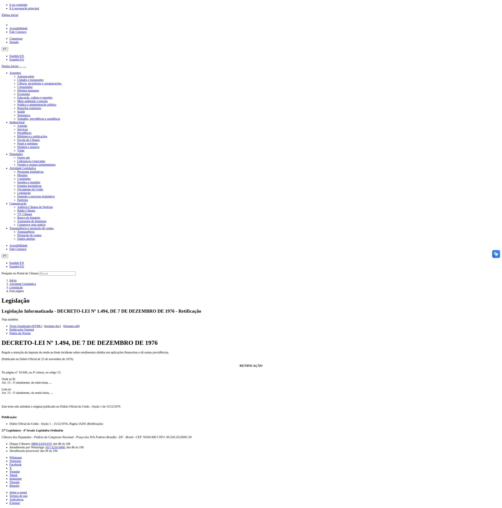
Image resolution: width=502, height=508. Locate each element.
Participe (22, 200)
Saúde (21, 111)
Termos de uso (18, 496)
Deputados (16, 154)
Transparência (26, 231)
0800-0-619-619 (41, 443)
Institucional (17, 122)
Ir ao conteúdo (18, 4)
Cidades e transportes (30, 80)
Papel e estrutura (27, 143)
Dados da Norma (20, 333)
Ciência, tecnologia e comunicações (39, 83)
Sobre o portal (18, 492)
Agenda (22, 125)
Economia (23, 94)
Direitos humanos (28, 90)
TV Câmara (24, 214)
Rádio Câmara (26, 210)
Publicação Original (21, 329)
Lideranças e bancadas (31, 161)
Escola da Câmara (28, 140)
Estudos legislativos (29, 186)
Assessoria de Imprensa (31, 221)
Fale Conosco (17, 32)
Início (12, 280)
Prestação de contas (29, 235)
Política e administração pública (36, 104)
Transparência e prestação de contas (31, 228)
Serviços (22, 129)
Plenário (22, 175)
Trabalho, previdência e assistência (38, 118)
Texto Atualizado (25, 326)
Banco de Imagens (28, 217)
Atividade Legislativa (22, 168)
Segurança (23, 115)
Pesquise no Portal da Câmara (20, 273)
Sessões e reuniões (28, 182)
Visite (20, 150)
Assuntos (15, 73)
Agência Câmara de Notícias (35, 207)
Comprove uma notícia (31, 224)
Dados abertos (26, 238)
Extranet (14, 503)
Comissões (24, 178)
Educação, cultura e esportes (34, 97)
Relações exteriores (29, 108)
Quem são (23, 157)
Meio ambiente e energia (32, 101)
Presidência (24, 133)
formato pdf (71, 326)
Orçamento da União (30, 189)
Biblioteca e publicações (32, 136)
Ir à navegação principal (24, 8)
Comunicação (17, 203)
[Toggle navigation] (20, 67)
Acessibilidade (18, 28)
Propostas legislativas (30, 171)
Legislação (24, 193)
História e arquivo (28, 147)
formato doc (52, 326)
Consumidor (25, 87)
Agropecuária (25, 76)
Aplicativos (16, 499)
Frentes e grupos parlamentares (36, 164)
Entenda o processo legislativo (36, 196)
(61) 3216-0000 (55, 447)
